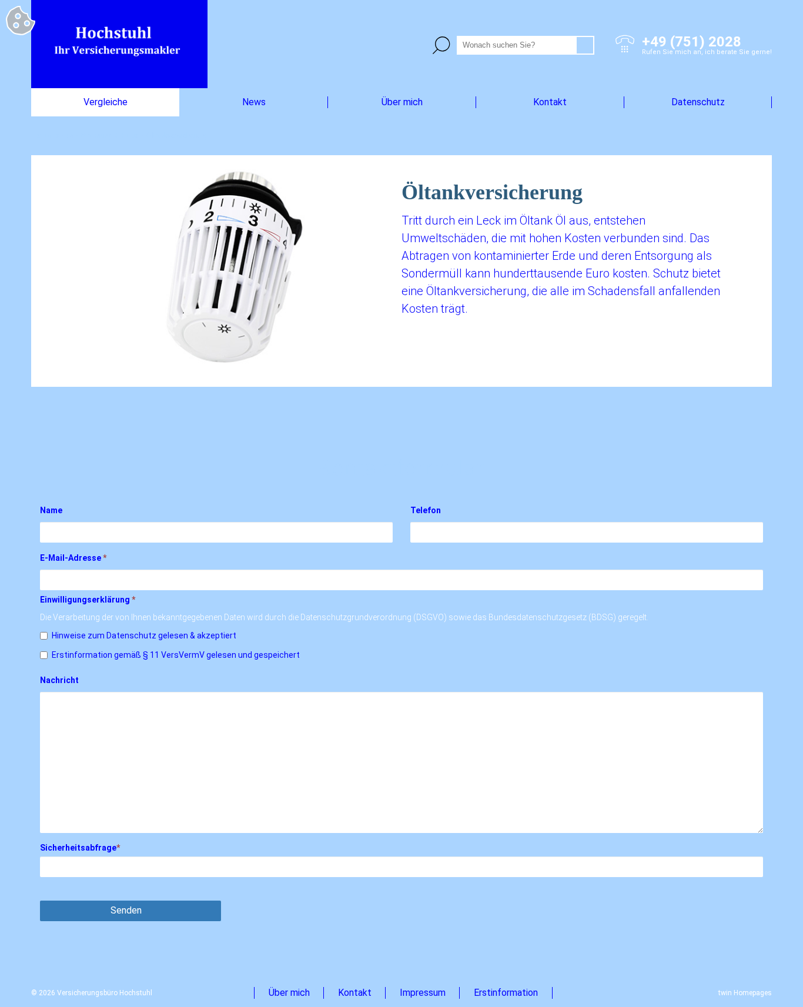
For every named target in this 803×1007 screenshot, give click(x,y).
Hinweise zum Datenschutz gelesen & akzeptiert (144, 635)
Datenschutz (698, 102)
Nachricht (59, 680)
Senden (126, 910)
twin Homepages (745, 993)
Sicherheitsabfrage (80, 847)
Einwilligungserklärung (87, 599)
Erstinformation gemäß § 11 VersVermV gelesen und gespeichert (176, 655)
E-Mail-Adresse (73, 558)
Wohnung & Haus (110, 136)
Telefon (425, 510)
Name (51, 510)
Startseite (54, 136)
